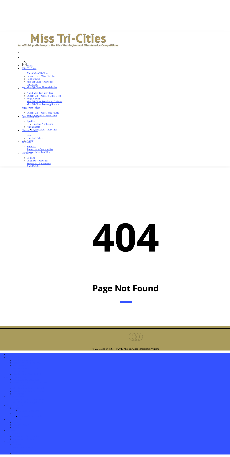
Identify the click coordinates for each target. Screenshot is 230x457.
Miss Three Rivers (15, 396)
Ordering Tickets (21, 424)
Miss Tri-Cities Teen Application (29, 391)
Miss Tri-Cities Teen (16, 377)
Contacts (17, 444)
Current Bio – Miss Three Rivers (29, 399)
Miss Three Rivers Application (28, 402)
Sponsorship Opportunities (26, 436)
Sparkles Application (29, 410)
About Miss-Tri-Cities (23, 360)
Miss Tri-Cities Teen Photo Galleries (30, 388)
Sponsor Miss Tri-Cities (24, 439)
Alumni (16, 427)
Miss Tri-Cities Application (26, 368)
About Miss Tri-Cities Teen (26, 379)
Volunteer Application (23, 447)
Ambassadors (19, 413)
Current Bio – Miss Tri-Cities (27, 362)
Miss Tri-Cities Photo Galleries (28, 374)
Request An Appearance (24, 450)
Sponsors (10, 430)
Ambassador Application (31, 416)
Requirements (19, 365)
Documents (18, 371)
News (15, 422)
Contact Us (11, 441)
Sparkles (17, 408)
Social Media (19, 453)
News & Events (14, 419)
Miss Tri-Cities (13, 357)
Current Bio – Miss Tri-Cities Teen (30, 382)
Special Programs (14, 405)
